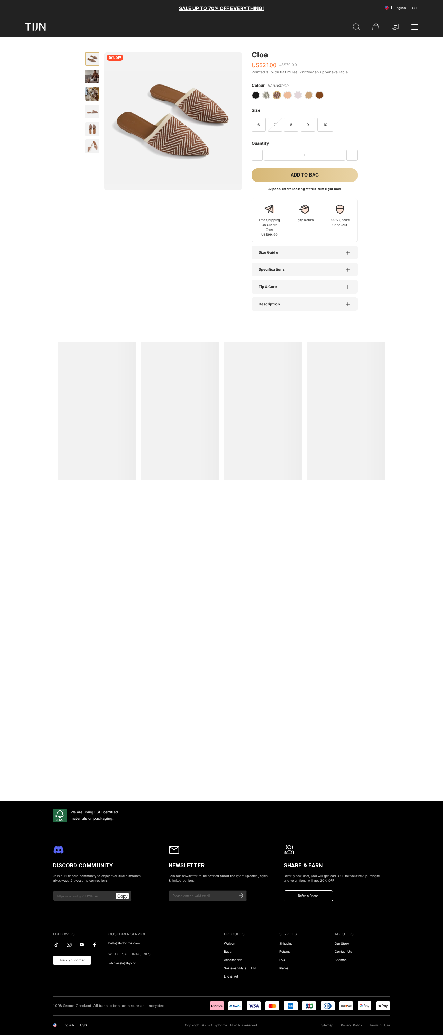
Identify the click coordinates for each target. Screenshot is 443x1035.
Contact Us (343, 951)
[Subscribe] (241, 895)
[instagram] (69, 944)
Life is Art (231, 976)
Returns (285, 951)
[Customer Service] (395, 27)
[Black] (256, 95)
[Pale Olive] (266, 95)
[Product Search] (356, 27)
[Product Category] (414, 27)
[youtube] (81, 944)
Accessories (233, 960)
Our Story (342, 943)
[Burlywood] (309, 95)
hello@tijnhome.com (124, 943)
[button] (308, 253)
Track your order (72, 960)
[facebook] (94, 944)
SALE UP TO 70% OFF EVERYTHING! (221, 8)
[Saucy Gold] (319, 95)
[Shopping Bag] (376, 27)
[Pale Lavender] (298, 95)
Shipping (286, 943)
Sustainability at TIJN (240, 968)
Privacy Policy (351, 1025)
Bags (228, 951)
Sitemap (341, 960)
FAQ (282, 960)
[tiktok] (56, 944)
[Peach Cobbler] (287, 95)
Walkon (229, 943)
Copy (122, 896)
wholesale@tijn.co (122, 963)
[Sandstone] (277, 95)
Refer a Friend (308, 896)
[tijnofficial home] (35, 27)
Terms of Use (379, 1025)
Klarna (284, 968)
